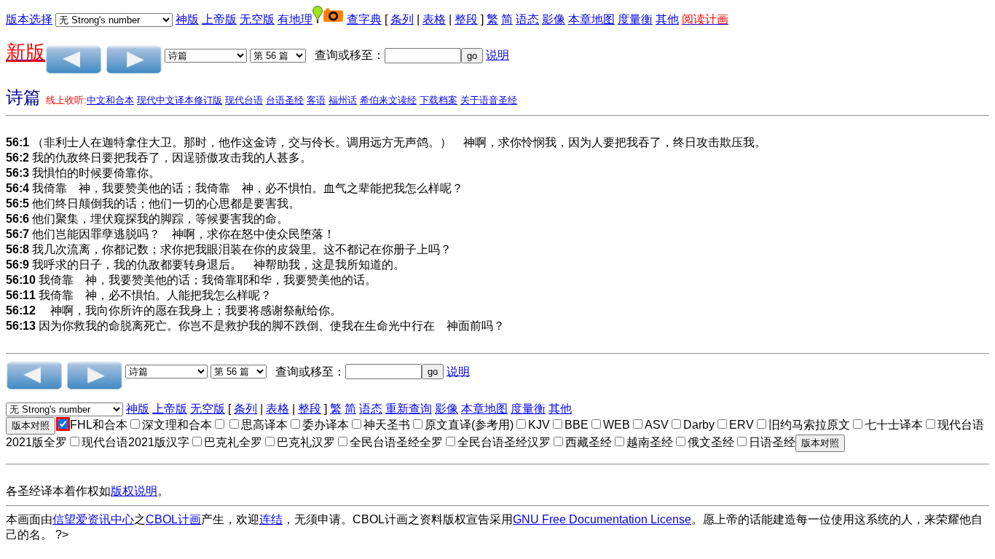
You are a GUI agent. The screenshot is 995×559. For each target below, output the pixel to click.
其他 (667, 19)
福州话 (343, 100)
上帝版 (219, 19)
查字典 (364, 19)
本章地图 (591, 19)
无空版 (257, 19)
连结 (271, 519)
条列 (402, 19)
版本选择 (29, 19)
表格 (434, 19)
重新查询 (408, 409)
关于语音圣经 (488, 100)
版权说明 (134, 491)
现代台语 (244, 100)
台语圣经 (285, 100)
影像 (553, 19)
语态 (527, 19)
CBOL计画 (173, 519)
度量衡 (635, 19)
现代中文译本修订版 (179, 100)
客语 (316, 100)
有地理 (295, 19)
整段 (466, 19)
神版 (187, 19)
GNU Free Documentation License (602, 519)
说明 (497, 55)
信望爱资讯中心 (93, 519)
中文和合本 (110, 100)
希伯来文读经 (388, 100)
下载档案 (438, 100)
